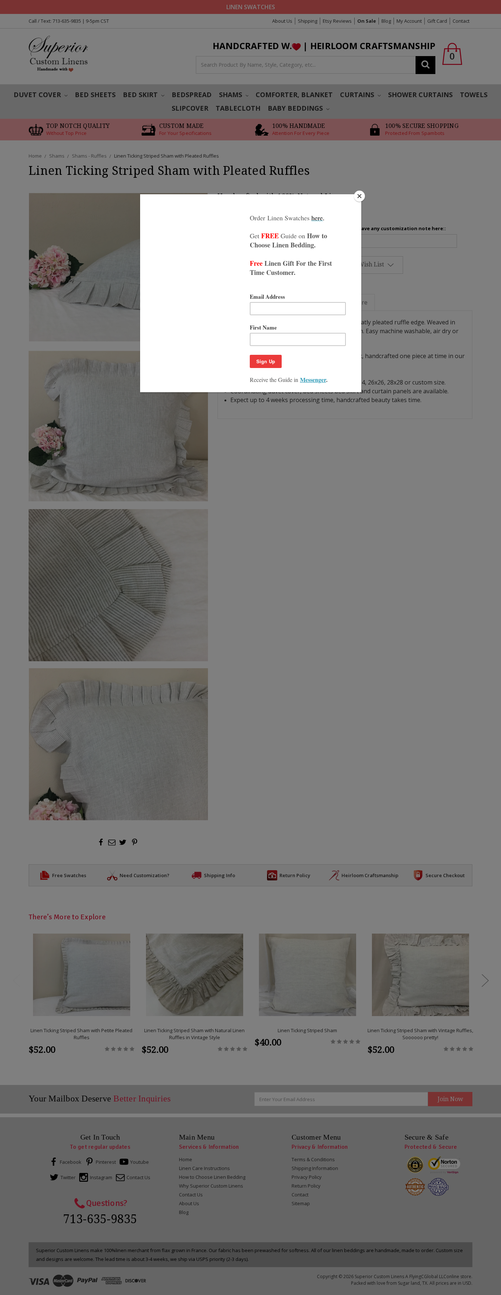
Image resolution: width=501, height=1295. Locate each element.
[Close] (359, 196)
